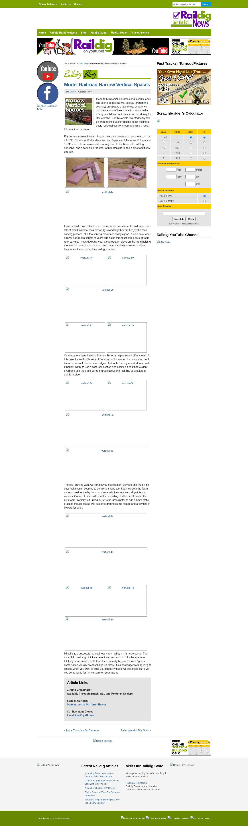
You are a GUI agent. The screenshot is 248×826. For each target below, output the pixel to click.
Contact (78, 4)
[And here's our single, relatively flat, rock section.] (126, 337)
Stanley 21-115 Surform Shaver (86, 704)
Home (42, 32)
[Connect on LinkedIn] (200, 818)
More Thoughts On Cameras (82, 730)
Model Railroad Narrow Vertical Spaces (107, 84)
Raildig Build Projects (63, 32)
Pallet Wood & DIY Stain (135, 730)
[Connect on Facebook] (179, 818)
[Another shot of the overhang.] (126, 600)
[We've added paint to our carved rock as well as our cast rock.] (84, 395)
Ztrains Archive (47, 4)
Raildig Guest (98, 32)
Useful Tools (119, 32)
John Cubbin (70, 91)
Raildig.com (44, 818)
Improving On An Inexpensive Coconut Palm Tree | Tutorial (99, 774)
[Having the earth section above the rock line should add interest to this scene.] (105, 429)
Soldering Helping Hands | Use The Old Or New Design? (102, 801)
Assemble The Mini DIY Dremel (100, 787)
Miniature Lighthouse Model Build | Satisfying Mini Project (102, 782)
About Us (66, 4)
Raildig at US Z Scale (136, 782)
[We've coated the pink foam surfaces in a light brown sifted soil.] (105, 530)
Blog (84, 32)
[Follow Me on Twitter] (156, 818)
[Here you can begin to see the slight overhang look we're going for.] (126, 395)
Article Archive (140, 32)
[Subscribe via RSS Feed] (133, 818)
